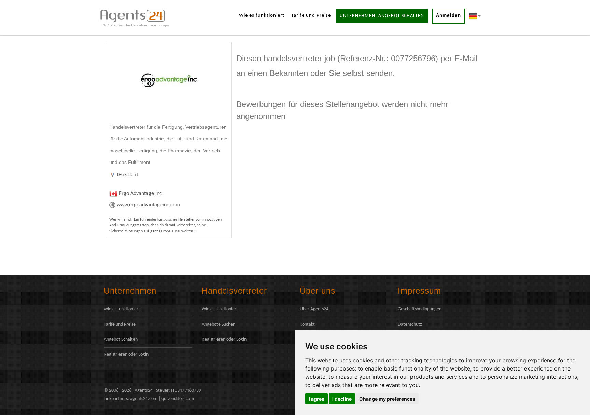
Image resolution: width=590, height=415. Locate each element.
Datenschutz (410, 324)
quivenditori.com (177, 398)
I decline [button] (342, 399)
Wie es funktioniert (261, 15)
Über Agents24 (314, 309)
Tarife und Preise (311, 15)
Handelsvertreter (234, 290)
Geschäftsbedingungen (419, 309)
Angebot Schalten (121, 339)
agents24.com (143, 398)
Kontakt (307, 324)
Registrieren (115, 354)
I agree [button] (316, 399)
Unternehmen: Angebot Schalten (382, 15)
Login (143, 354)
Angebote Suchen (218, 324)
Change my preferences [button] (387, 399)
